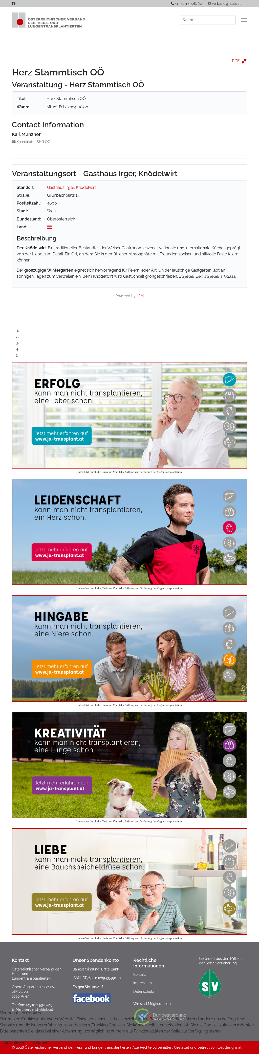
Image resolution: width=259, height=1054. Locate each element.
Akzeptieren (14, 1043)
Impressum (142, 983)
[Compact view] (244, 61)
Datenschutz (143, 991)
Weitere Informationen (117, 1050)
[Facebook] (13, 4)
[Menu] (244, 20)
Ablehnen (42, 1043)
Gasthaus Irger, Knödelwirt (71, 187)
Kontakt (139, 974)
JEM (140, 296)
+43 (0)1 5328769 (188, 4)
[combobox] (207, 20)
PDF (236, 60)
